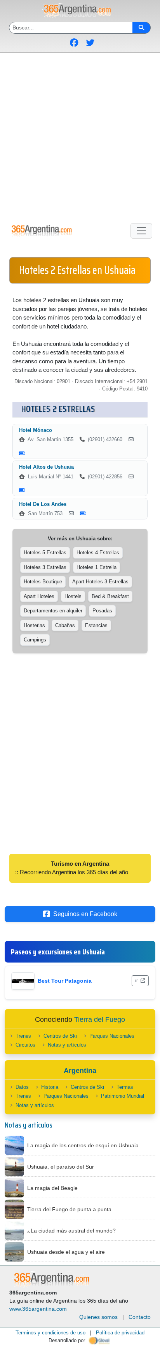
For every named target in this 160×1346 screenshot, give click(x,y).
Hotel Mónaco (35, 430)
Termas (125, 1087)
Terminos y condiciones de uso (50, 1333)
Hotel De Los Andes (42, 504)
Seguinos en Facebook (85, 914)
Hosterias (34, 625)
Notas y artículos (67, 1045)
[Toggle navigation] (141, 231)
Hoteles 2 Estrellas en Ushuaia (77, 269)
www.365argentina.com (38, 1309)
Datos (22, 1087)
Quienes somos (98, 1317)
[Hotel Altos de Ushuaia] (131, 477)
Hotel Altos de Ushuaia (46, 467)
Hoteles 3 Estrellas (45, 567)
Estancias (96, 625)
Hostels (73, 596)
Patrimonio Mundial (122, 1096)
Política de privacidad (120, 1333)
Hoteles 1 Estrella (97, 567)
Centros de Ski (60, 1036)
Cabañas (65, 625)
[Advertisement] (80, 136)
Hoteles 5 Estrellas (45, 552)
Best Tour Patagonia (65, 981)
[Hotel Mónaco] (131, 440)
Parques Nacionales (111, 1036)
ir (137, 980)
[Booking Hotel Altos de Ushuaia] (22, 490)
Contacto (140, 1317)
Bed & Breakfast (110, 596)
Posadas (102, 611)
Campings (35, 640)
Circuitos (25, 1045)
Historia (49, 1087)
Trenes (23, 1036)
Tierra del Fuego (99, 1019)
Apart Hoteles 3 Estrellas (100, 581)
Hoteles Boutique (43, 581)
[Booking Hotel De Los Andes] (83, 513)
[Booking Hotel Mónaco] (22, 453)
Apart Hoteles (39, 596)
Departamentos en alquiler (53, 611)
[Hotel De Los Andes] (71, 513)
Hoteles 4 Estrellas (98, 552)
